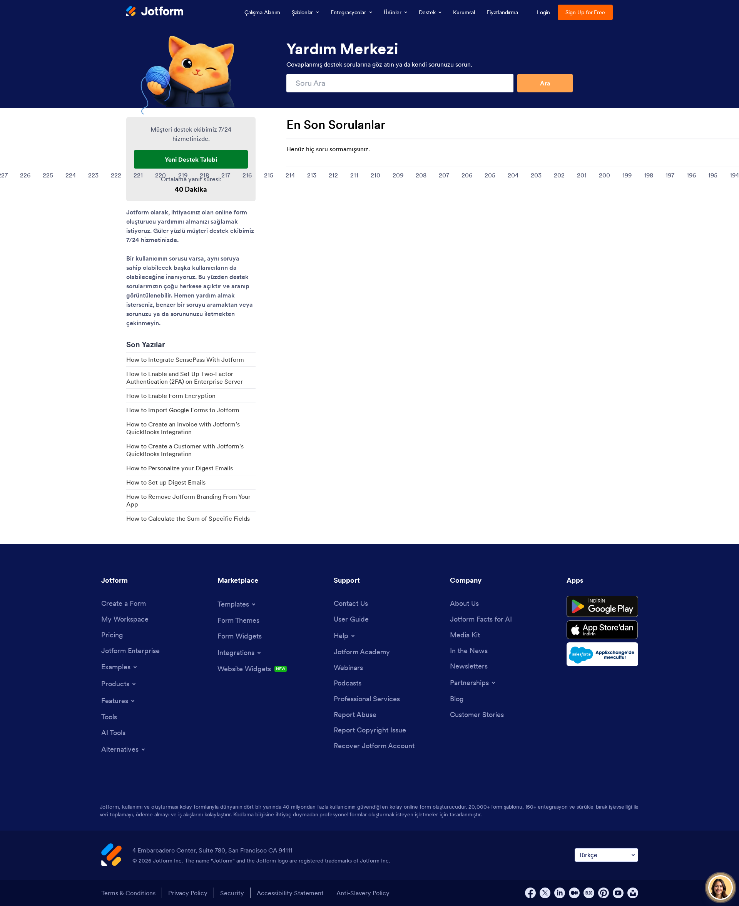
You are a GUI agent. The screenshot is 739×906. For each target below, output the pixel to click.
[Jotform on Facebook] (530, 893)
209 (398, 175)
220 (160, 175)
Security (232, 893)
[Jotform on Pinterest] (603, 893)
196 (691, 175)
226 (25, 175)
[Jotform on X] (545, 893)
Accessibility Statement (290, 893)
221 (138, 175)
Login (543, 12)
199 (627, 175)
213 (311, 175)
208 (421, 175)
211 (354, 175)
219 (182, 175)
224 (70, 175)
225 (48, 175)
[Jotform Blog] (589, 893)
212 (333, 175)
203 (536, 175)
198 (648, 175)
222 (116, 175)
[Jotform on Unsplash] (632, 893)
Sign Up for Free (585, 12)
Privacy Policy (187, 893)
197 (669, 175)
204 (513, 175)
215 (268, 175)
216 (247, 175)
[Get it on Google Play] (602, 606)
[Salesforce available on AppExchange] (602, 654)
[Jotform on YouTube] (618, 893)
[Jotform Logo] (154, 12)
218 (204, 175)
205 (490, 175)
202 (559, 175)
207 (444, 175)
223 (93, 175)
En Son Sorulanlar (335, 124)
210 (375, 175)
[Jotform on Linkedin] (559, 893)
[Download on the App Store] (602, 629)
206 (466, 175)
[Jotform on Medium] (574, 893)
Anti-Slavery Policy (363, 893)
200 (604, 175)
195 (712, 175)
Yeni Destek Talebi (191, 159)
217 (225, 175)
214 (290, 175)
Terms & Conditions (128, 893)
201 (582, 175)
